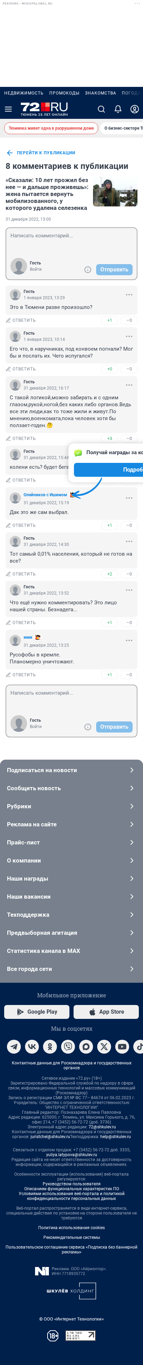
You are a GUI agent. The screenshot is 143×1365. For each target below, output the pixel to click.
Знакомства (100, 93)
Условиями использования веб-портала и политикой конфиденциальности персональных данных (72, 1196)
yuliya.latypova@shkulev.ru (71, 1154)
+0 (109, 368)
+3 (109, 438)
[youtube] (122, 1047)
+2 (109, 574)
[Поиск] (101, 109)
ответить (24, 320)
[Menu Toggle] (8, 109)
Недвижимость (24, 93)
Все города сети (29, 968)
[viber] (68, 1047)
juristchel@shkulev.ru (50, 1136)
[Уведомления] (118, 109)
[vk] (32, 1047)
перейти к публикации (46, 152)
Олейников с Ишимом (45, 494)
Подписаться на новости (42, 770)
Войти (36, 269)
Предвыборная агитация (42, 932)
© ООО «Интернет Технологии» (71, 1319)
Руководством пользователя (72, 1184)
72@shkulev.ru (102, 1127)
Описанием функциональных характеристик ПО (71, 1188)
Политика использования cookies (71, 1227)
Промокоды (64, 93)
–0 (129, 320)
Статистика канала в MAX (43, 950)
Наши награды (27, 878)
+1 (109, 320)
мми (28, 637)
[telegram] (14, 1047)
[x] (104, 1047)
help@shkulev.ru (115, 1136)
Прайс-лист (23, 842)
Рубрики (19, 806)
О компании (24, 860)
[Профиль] (134, 109)
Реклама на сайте (32, 824)
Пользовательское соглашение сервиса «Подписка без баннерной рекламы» (71, 1249)
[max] (86, 1047)
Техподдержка (28, 914)
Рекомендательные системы (71, 1237)
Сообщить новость (34, 788)
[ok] (50, 1047)
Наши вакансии (29, 896)
